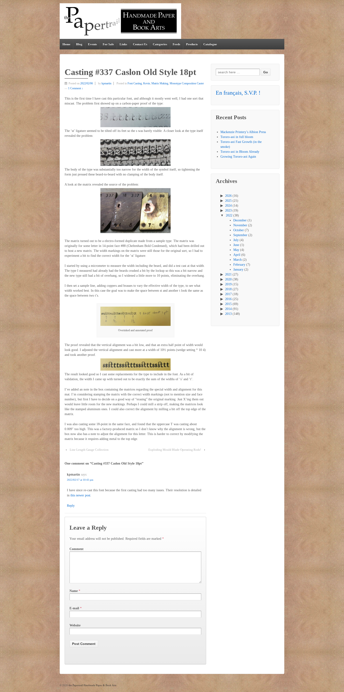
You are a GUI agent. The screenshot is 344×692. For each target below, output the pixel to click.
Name (74, 591)
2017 (228, 294)
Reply (71, 505)
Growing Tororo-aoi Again (238, 156)
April (236, 255)
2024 (228, 205)
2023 (228, 210)
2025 (228, 200)
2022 (229, 215)
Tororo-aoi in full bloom (236, 137)
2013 (228, 314)
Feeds (176, 44)
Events (92, 44)
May (236, 250)
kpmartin (106, 83)
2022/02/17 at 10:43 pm (80, 479)
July (236, 240)
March (237, 259)
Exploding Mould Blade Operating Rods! (174, 449)
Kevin (146, 83)
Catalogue (210, 44)
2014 (228, 309)
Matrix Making (159, 83)
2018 (228, 289)
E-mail (74, 608)
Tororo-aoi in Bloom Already (239, 151)
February (239, 264)
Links (123, 44)
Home (66, 44)
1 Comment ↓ (75, 88)
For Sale (108, 44)
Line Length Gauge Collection (89, 449)
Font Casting (135, 83)
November (240, 225)
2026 (228, 195)
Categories (160, 44)
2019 (228, 284)
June (236, 245)
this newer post (80, 495)
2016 (228, 299)
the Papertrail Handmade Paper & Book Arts (92, 685)
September (240, 235)
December (240, 220)
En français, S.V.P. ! (238, 93)
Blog (79, 44)
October (238, 230)
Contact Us (140, 44)
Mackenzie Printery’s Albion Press (243, 132)
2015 (228, 304)
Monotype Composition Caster (187, 83)
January (238, 269)
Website (75, 625)
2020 (228, 279)
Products (192, 44)
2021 (228, 274)
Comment (77, 549)
